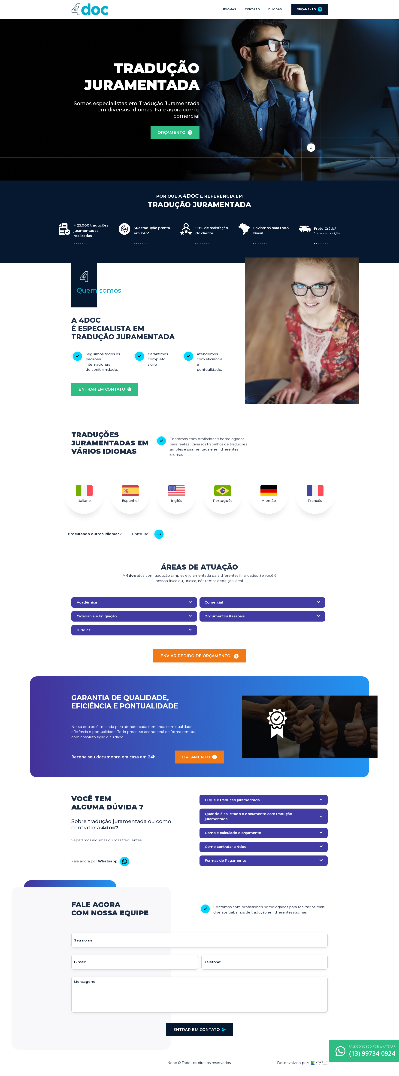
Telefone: (212, 962)
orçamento (171, 132)
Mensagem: (84, 981)
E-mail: (80, 962)
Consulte (140, 534)
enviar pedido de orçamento (196, 655)
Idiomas (229, 9)
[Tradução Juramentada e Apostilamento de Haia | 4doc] (89, 9)
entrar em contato (102, 389)
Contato (252, 9)
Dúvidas (275, 9)
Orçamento (306, 9)
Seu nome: (83, 940)
